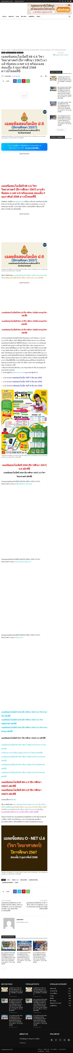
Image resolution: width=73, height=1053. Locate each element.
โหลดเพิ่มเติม (60, 130)
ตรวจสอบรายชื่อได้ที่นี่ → (32, 148)
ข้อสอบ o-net (15, 880)
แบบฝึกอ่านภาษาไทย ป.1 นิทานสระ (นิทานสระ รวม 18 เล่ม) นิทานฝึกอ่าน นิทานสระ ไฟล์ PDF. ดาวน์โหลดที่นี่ (64, 80)
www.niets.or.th (19, 372)
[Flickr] (60, 1040)
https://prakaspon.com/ (22, 922)
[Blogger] (51, 1040)
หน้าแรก (3, 50)
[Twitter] (65, 1)
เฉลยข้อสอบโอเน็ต (33, 880)
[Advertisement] (36, 33)
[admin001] (2, 76)
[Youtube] (70, 1)
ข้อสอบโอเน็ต (20, 52)
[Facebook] (60, 1)
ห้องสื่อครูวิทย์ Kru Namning (23, 484)
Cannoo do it (18, 637)
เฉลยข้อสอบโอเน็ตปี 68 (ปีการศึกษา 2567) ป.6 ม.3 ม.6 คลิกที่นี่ (23, 278)
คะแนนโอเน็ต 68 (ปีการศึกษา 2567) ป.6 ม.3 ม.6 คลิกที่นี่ (24, 809)
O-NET (8, 880)
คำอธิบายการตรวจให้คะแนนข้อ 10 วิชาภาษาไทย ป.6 (19, 753)
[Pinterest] (24, 81)
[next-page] (5, 968)
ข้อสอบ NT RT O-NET (11, 52)
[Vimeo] (68, 1)
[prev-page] (2, 968)
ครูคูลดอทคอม (19, 201)
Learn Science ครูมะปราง (22, 562)
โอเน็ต (16, 882)
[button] (69, 16)
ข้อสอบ (8, 50)
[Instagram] (63, 1)
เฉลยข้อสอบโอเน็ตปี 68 (7, 882)
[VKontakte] (68, 1040)
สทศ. (14, 799)
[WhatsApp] (28, 81)
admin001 (8, 76)
